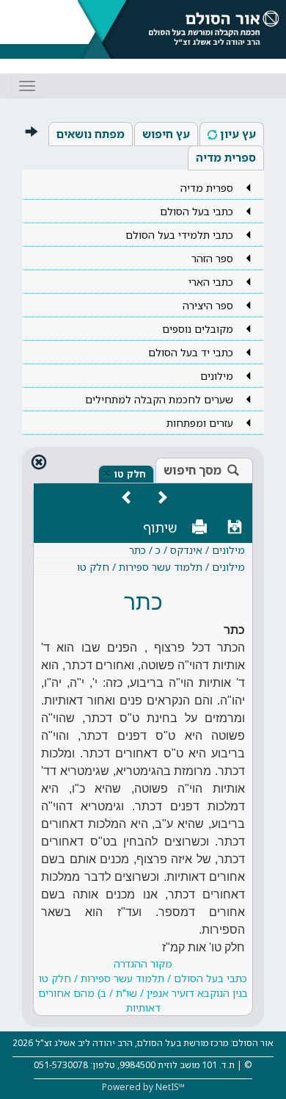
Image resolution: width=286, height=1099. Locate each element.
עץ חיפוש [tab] (166, 133)
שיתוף (160, 527)
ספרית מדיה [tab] (226, 157)
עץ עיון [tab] (238, 133)
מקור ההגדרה (143, 985)
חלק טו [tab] (130, 473)
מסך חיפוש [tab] (192, 470)
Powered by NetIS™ (143, 1087)
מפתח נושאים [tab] (90, 133)
